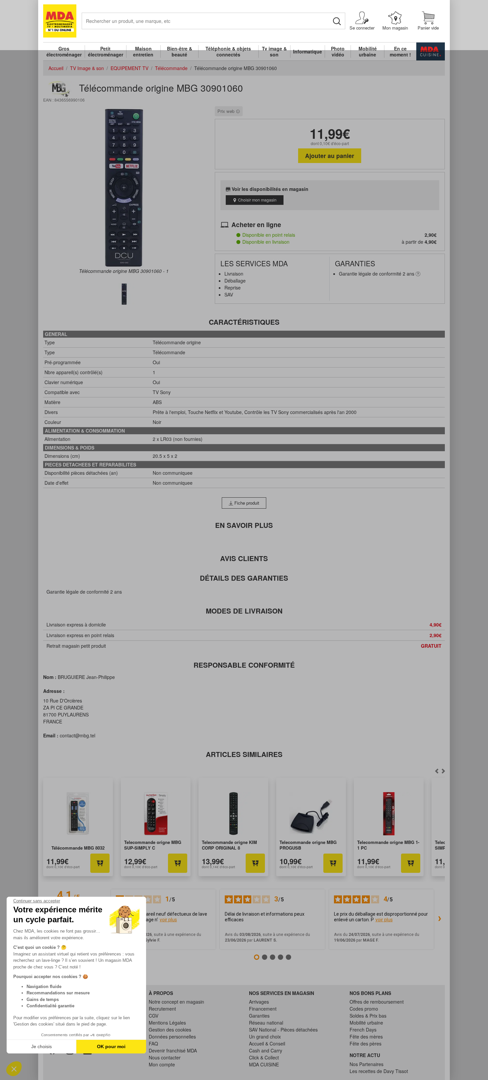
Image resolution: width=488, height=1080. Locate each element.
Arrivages (259, 1001)
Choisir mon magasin (257, 200)
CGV (153, 1015)
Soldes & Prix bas (368, 1015)
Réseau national (266, 1022)
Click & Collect (264, 1057)
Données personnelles (172, 1036)
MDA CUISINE (264, 1064)
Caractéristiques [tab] (244, 322)
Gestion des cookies (170, 1029)
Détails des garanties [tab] (244, 578)
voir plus (168, 919)
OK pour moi (111, 1046)
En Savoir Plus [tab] (244, 525)
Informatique (307, 51)
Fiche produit (246, 503)
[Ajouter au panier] (100, 863)
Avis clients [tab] (244, 558)
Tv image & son (274, 51)
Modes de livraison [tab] (244, 611)
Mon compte (162, 1064)
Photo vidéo (338, 51)
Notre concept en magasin (176, 1001)
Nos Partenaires (366, 1064)
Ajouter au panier (329, 155)
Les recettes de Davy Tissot (379, 1071)
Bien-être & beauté (179, 51)
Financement (263, 1008)
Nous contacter (165, 1057)
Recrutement (162, 1008)
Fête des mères (366, 1036)
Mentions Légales (167, 1022)
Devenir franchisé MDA (173, 1050)
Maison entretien (143, 51)
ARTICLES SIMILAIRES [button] (244, 754)
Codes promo (364, 1008)
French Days (363, 1029)
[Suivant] (436, 771)
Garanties (259, 1015)
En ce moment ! (400, 51)
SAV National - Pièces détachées (283, 1029)
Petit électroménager (105, 51)
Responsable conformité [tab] (244, 665)
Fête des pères (365, 1043)
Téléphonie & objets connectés (228, 51)
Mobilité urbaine (368, 51)
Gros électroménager (64, 51)
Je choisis (41, 1046)
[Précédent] (443, 771)
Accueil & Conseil (267, 1043)
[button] (14, 1069)
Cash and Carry (265, 1050)
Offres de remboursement (377, 1001)
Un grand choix (265, 1036)
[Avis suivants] (439, 919)
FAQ (153, 1043)
